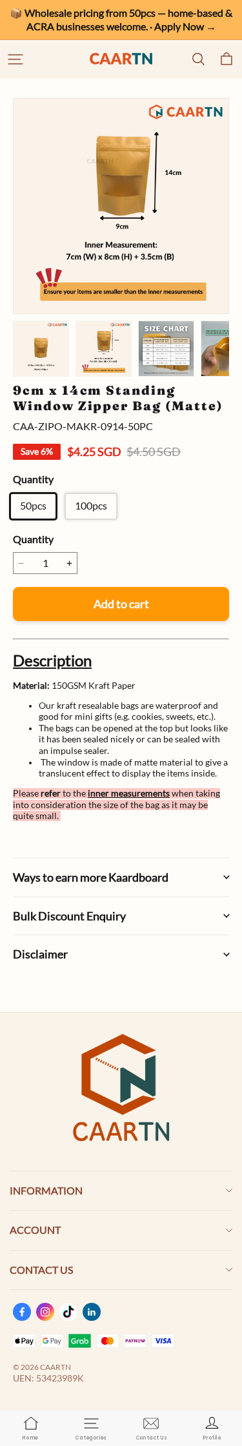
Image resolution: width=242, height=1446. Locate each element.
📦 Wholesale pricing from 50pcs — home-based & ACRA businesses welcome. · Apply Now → (122, 19)
